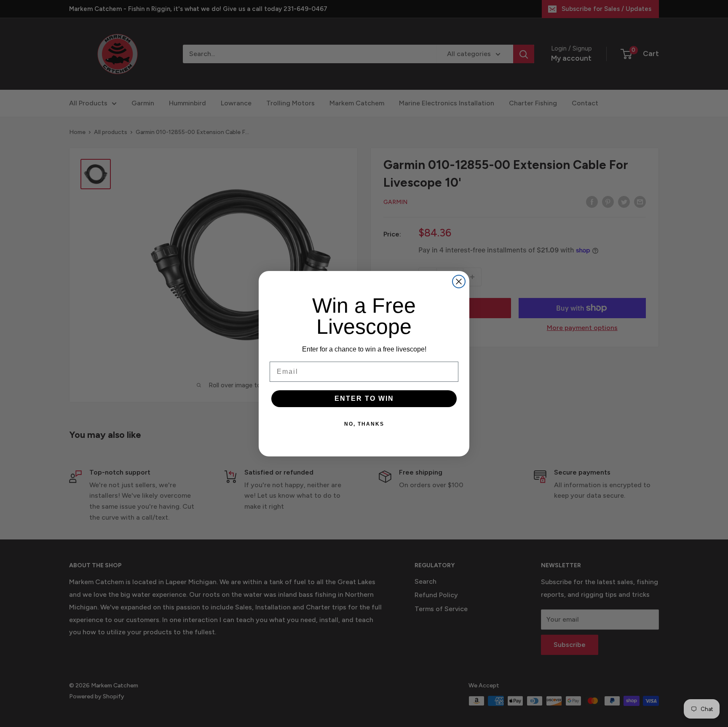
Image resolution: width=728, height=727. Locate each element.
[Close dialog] (458, 281)
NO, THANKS (364, 424)
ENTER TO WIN (364, 398)
